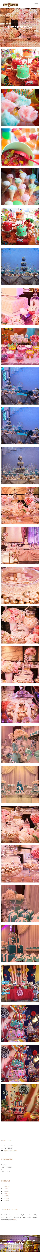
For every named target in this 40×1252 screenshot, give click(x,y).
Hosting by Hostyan (24, 1247)
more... (15, 1219)
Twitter (6, 1188)
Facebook (6, 1186)
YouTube (6, 1196)
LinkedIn (6, 1200)
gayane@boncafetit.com (10, 1150)
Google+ (6, 1191)
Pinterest (6, 1198)
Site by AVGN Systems (12, 1247)
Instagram (6, 1193)
